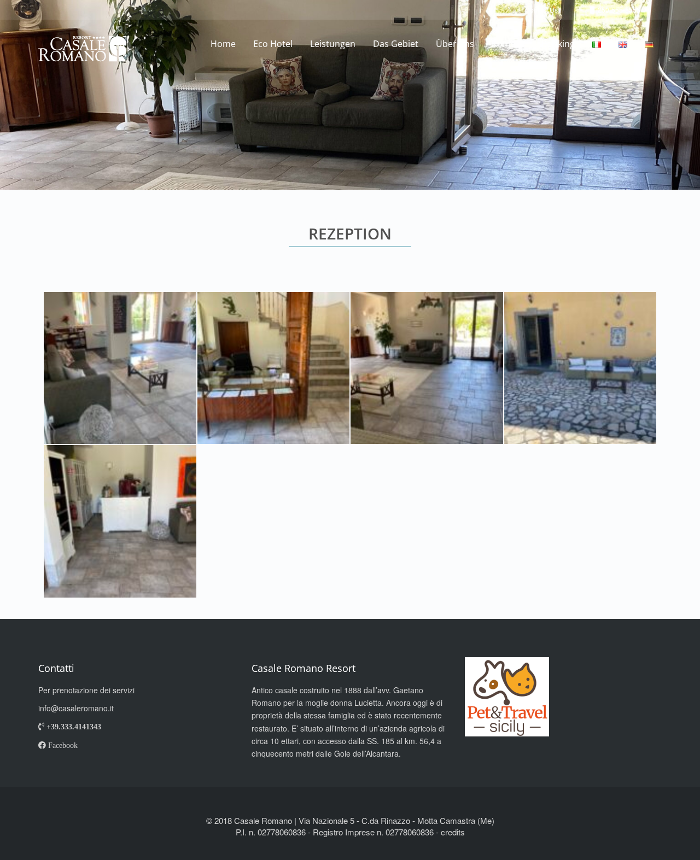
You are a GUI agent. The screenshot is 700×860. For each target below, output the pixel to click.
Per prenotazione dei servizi (86, 690)
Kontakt (508, 44)
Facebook (62, 745)
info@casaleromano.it (76, 708)
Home (223, 44)
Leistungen (332, 44)
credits (453, 832)
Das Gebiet (395, 44)
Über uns (455, 44)
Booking (558, 44)
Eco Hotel (273, 44)
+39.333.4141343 (72, 726)
